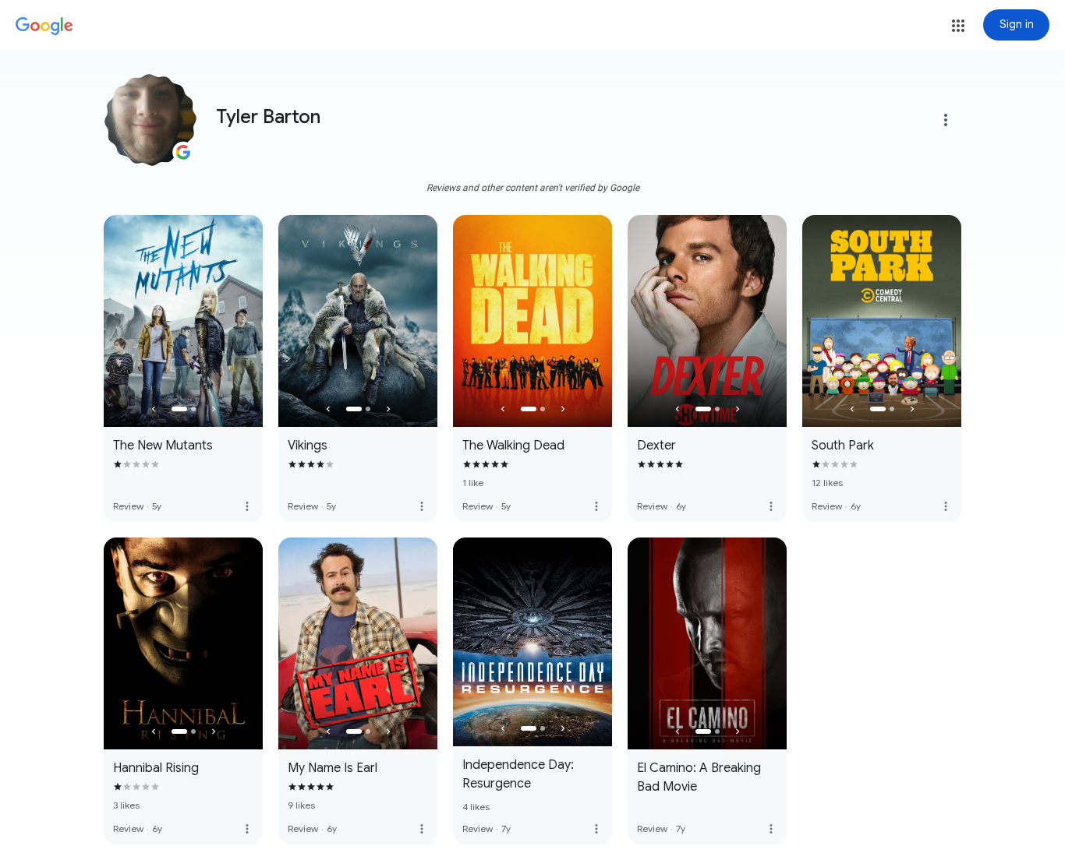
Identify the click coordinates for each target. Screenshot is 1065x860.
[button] (958, 25)
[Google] (44, 26)
